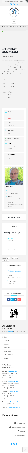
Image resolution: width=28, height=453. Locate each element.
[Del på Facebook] (8, 299)
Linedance (6, 340)
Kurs (10, 158)
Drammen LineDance (17, 447)
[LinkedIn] (15, 299)
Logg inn (21, 1)
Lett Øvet (11, 163)
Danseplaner (7, 347)
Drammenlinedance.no (14, 407)
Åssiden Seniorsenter (13, 401)
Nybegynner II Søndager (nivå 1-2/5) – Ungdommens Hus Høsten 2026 (15, 271)
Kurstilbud (6, 344)
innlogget (10, 331)
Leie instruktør (7, 351)
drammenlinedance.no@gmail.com (15, 199)
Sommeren (5, 260)
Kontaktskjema (21, 435)
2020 (8, 258)
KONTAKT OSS (8, 354)
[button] (14, 21)
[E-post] (19, 299)
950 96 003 (15, 193)
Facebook (22, 431)
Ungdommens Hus (12, 371)
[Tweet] (12, 299)
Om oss (6, 358)
